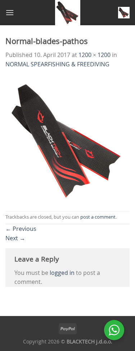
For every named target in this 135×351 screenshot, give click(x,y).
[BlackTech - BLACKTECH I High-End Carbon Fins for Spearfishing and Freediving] (67, 12)
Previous (20, 229)
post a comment (98, 217)
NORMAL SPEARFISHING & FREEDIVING (57, 64)
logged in (62, 273)
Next (15, 238)
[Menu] (9, 12)
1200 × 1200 (94, 55)
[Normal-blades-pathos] (67, 139)
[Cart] (124, 12)
